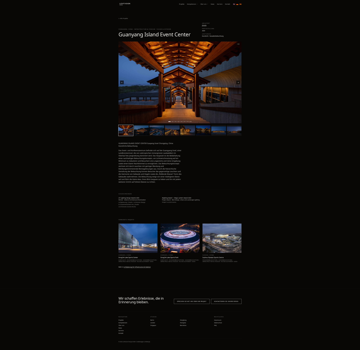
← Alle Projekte (123, 18)
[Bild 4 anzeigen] (178, 121)
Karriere (219, 4)
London (152, 323)
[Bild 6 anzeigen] (184, 121)
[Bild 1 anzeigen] (169, 121)
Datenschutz (218, 323)
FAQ (215, 325)
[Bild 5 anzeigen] (181, 121)
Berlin (152, 320)
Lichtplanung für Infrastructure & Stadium (137, 267)
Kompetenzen (191, 4)
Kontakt (227, 4)
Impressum (217, 320)
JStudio (204, 25)
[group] (180, 82)
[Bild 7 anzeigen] (187, 121)
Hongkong (183, 320)
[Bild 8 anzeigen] (190, 121)
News (212, 4)
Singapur (153, 325)
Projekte (181, 4)
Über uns (203, 4)
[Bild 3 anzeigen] (175, 121)
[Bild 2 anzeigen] (172, 121)
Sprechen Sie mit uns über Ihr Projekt (191, 301)
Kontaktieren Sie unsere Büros (226, 301)
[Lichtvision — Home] (124, 4)
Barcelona (183, 325)
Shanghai (183, 323)
